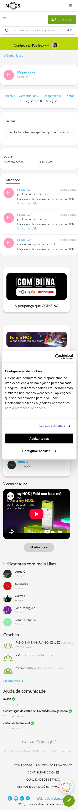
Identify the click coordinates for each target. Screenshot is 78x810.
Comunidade (14, 55)
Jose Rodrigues (25, 608)
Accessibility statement (58, 751)
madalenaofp (24, 668)
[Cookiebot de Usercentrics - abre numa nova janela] (55, 356)
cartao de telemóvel (16, 723)
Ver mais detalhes (52, 426)
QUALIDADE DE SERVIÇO (43, 779)
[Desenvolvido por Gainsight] (39, 743)
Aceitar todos (39, 438)
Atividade (13, 180)
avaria (7, 699)
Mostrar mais (39, 547)
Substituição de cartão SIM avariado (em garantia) (35, 711)
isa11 (18, 655)
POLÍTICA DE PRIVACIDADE (54, 765)
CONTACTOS (23, 765)
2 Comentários (13, 716)
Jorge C (23, 461)
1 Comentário (12, 704)
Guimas (20, 596)
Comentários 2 (29, 95)
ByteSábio (21, 583)
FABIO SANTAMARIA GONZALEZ (37, 642)
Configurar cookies (36, 450)
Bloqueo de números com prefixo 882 (46, 199)
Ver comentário (27, 203)
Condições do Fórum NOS (22, 751)
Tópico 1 (10, 95)
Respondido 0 (52, 95)
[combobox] (39, 30)
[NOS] (13, 6)
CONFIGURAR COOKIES (43, 772)
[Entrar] (7, 30)
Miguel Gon (26, 72)
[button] (4, 20)
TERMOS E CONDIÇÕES (32, 786)
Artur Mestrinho (25, 620)
